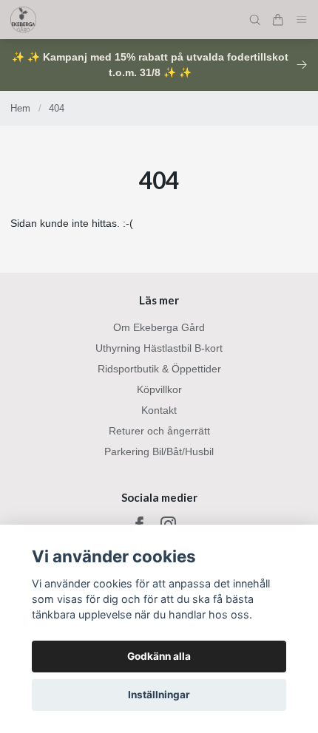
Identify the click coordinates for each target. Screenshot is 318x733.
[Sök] (255, 20)
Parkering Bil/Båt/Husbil (159, 451)
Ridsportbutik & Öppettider (159, 369)
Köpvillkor (159, 389)
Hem (20, 108)
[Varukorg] (278, 20)
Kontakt (159, 410)
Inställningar (159, 694)
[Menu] (302, 19)
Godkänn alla (159, 656)
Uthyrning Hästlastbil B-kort (159, 348)
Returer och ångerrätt (159, 431)
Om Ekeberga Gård (159, 327)
